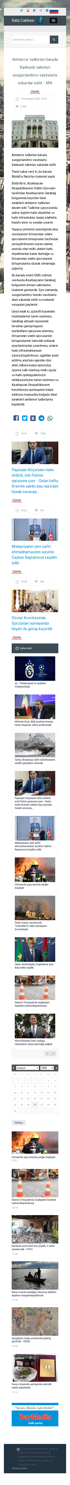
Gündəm (45, 1460)
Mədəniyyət (24, 1456)
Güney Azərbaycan (38, 1452)
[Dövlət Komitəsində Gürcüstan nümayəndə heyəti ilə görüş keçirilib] (35, 602)
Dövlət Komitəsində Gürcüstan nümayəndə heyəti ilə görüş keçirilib (32, 623)
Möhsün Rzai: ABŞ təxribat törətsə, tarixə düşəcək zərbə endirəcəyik (34, 723)
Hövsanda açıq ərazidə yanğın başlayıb (33, 1157)
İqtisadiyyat (39, 1448)
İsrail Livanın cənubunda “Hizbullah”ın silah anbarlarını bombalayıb (31, 926)
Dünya (52, 1448)
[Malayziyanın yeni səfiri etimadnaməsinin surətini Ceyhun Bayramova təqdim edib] (35, 531)
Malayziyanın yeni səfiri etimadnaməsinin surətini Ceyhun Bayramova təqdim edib (34, 554)
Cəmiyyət (22, 1464)
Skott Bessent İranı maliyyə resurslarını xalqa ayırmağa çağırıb (33, 1042)
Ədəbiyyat (32, 1460)
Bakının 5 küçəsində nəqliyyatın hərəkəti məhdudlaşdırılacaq (32, 1004)
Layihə (21, 1460)
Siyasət (35, 91)
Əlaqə (33, 1464)
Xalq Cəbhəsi (23, 20)
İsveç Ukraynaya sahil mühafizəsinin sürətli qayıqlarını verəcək (35, 761)
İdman (49, 1456)
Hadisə (21, 1452)
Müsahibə (37, 1456)
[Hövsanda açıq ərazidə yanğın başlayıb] (35, 1142)
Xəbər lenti (26, 648)
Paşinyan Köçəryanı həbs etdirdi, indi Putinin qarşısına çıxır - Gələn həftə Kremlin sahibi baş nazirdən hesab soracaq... (35, 480)
